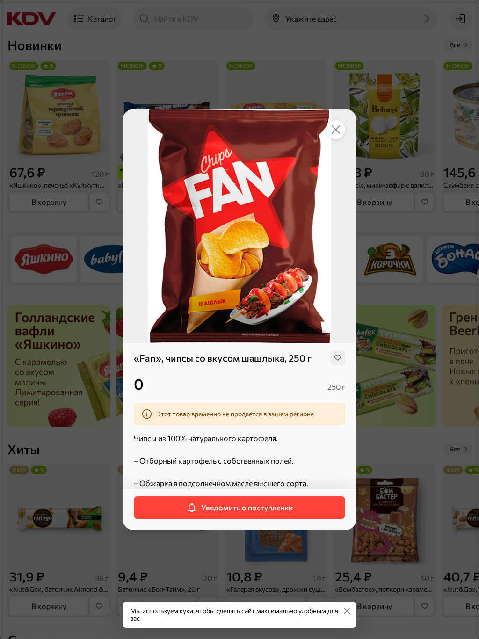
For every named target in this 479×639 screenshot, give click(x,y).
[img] (337, 357)
